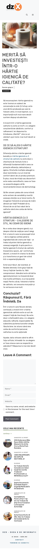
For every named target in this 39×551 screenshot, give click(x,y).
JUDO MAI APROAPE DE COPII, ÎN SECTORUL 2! (22, 457)
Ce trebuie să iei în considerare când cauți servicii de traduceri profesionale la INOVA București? (21, 471)
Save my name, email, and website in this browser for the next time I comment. (20, 409)
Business (6, 91)
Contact (19, 540)
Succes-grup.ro (7, 87)
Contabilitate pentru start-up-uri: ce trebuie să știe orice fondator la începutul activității (22, 502)
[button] (27, 15)
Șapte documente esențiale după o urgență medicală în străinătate (22, 486)
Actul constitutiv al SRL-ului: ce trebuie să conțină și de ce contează (22, 518)
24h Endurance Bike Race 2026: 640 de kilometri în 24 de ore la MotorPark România (22, 444)
